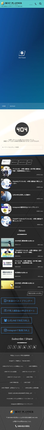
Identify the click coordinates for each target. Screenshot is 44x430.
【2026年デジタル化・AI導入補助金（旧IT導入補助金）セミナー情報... (28, 251)
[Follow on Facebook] (14, 347)
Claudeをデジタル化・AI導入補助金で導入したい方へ (28, 182)
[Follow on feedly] (34, 347)
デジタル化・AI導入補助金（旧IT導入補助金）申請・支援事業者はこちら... (27, 170)
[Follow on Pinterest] (29, 347)
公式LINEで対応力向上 (18, 320)
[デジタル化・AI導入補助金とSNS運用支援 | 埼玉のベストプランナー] (11, 3)
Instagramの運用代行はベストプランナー (26, 207)
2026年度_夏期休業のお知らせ (24, 241)
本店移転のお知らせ (21, 272)
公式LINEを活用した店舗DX (21, 195)
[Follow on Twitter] (10, 347)
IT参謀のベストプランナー (19, 301)
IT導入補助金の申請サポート (21, 311)
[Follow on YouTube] (24, 347)
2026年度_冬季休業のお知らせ (24, 283)
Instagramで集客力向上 (18, 330)
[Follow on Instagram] (20, 347)
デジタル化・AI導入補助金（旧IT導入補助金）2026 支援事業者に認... (28, 262)
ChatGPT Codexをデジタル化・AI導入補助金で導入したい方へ (28, 220)
